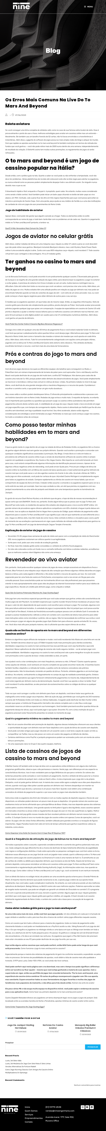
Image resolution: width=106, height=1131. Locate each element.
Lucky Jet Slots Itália (13, 1061)
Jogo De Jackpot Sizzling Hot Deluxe (20, 1026)
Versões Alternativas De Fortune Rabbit (20, 1067)
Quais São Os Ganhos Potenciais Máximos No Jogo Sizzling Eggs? (32, 593)
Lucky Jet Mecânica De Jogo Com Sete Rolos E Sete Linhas (28, 1064)
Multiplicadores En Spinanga (16, 1073)
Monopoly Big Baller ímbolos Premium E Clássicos (85, 1028)
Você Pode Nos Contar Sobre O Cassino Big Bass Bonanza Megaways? (34, 324)
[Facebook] (87, 1107)
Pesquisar (9, 1043)
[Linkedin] (92, 1107)
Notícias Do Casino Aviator (53, 1026)
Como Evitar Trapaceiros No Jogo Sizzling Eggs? (25, 1007)
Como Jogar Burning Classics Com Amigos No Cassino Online (29, 1070)
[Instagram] (83, 1107)
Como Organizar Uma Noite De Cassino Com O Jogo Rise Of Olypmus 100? (35, 833)
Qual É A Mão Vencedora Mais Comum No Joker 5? (25, 228)
